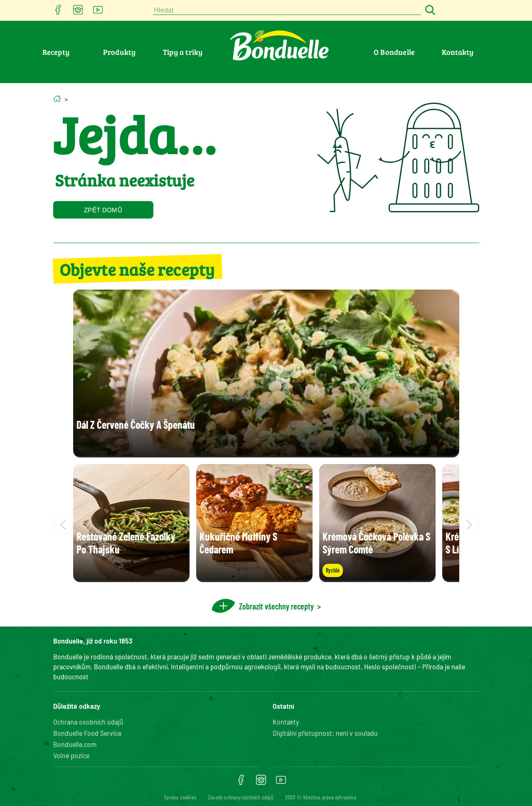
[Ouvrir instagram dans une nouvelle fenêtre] (78, 12)
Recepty (55, 52)
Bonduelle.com (74, 744)
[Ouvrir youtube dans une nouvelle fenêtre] (98, 12)
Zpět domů (103, 210)
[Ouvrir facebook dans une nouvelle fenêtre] (58, 12)
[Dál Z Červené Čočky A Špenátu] (266, 453)
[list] (266, 524)
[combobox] (287, 10)
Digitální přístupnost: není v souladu (325, 732)
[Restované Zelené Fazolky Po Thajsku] (131, 577)
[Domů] (57, 99)
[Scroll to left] (63, 525)
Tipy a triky (182, 52)
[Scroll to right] (469, 525)
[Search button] (429, 10)
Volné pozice (71, 755)
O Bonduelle (394, 52)
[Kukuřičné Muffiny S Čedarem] (254, 577)
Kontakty (458, 52)
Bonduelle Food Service (87, 732)
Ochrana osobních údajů (88, 721)
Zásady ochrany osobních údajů (240, 797)
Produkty (119, 52)
